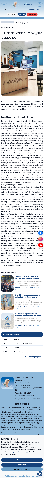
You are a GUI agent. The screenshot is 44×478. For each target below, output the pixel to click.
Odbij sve (22, 465)
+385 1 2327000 (33, 10)
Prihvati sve (22, 460)
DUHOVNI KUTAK (7, 22)
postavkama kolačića (21, 452)
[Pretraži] (40, 4)
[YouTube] (40, 245)
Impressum (35, 476)
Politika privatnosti (11, 476)
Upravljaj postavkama (22, 469)
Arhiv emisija (12, 14)
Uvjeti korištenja (24, 476)
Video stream (32, 14)
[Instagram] (40, 239)
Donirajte (22, 14)
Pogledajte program (33, 357)
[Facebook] (40, 233)
